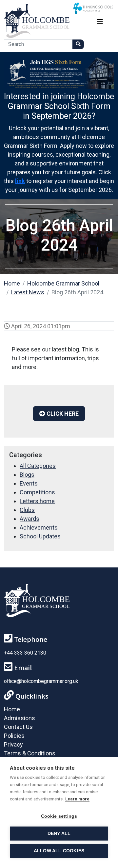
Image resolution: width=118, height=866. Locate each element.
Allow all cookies (59, 850)
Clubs (27, 509)
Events (29, 483)
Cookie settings (59, 816)
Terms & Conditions (29, 753)
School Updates (40, 536)
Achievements (39, 527)
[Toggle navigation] (100, 21)
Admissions (19, 718)
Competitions (37, 492)
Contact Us (18, 726)
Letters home (37, 501)
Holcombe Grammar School (63, 283)
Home (12, 283)
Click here (62, 413)
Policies (14, 735)
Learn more (77, 798)
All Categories (38, 465)
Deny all (59, 833)
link (20, 181)
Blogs (27, 474)
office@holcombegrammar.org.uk (41, 681)
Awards (29, 518)
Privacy (13, 744)
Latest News (27, 292)
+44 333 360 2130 (25, 653)
